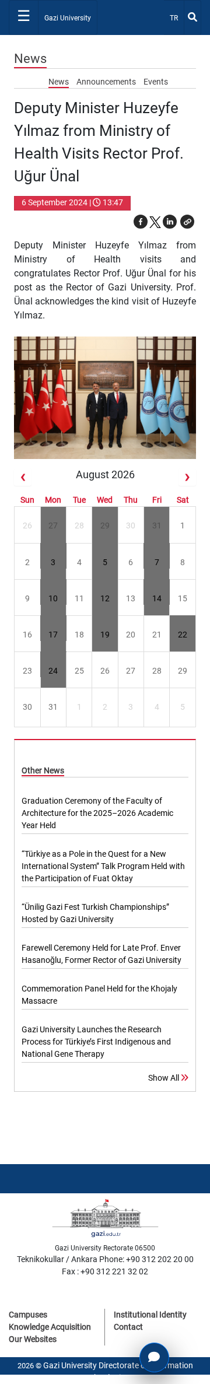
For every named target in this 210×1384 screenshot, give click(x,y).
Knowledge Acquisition (50, 1327)
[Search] (192, 17)
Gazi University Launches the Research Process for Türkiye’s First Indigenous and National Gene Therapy (96, 1042)
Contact (128, 1327)
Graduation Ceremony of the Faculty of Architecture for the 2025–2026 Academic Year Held (97, 813)
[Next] (187, 476)
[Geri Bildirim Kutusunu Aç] (154, 1357)
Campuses (28, 1314)
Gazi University (67, 18)
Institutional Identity (150, 1314)
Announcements (107, 81)
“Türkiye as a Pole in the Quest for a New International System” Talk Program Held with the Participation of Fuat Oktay (103, 866)
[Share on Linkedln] (169, 221)
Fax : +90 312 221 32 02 (105, 1271)
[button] (187, 221)
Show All (164, 1077)
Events (156, 81)
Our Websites (33, 1339)
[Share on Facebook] (140, 221)
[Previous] (23, 476)
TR (176, 17)
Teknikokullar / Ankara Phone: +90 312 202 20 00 (105, 1259)
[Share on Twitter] (155, 221)
